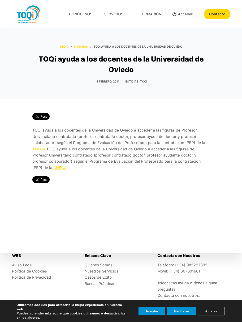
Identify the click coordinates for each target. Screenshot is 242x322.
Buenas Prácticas (100, 283)
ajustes (33, 317)
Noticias (131, 81)
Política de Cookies (29, 271)
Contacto (217, 14)
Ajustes (211, 311)
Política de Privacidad (31, 277)
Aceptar (152, 311)
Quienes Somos (98, 265)
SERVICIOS (113, 14)
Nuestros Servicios (101, 271)
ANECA (39, 149)
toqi (143, 81)
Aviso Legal (22, 265)
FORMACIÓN (150, 14)
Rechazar (181, 311)
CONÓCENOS (80, 14)
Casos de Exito (98, 277)
